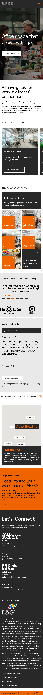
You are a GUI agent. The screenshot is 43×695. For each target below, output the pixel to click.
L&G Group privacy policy (12, 679)
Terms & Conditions (9, 682)
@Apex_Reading (11, 383)
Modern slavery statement (12, 690)
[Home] (7, 4)
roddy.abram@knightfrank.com (14, 595)
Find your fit (6, 509)
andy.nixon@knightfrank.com (14, 582)
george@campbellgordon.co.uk (14, 564)
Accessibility (7, 686)
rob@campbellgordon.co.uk (13, 551)
